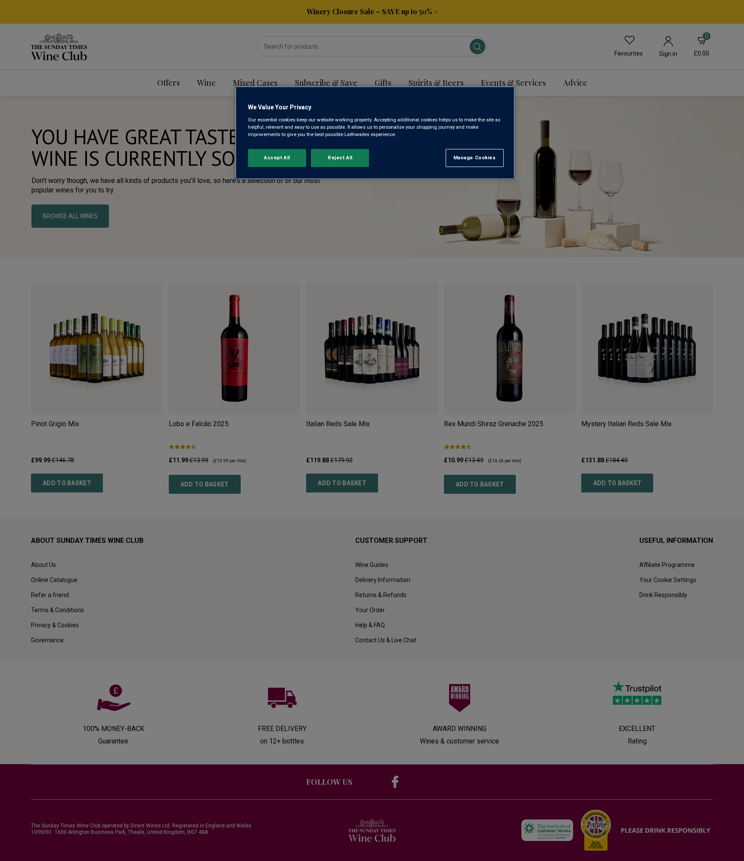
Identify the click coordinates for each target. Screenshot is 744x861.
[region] (375, 133)
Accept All (277, 158)
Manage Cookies (474, 158)
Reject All (340, 158)
